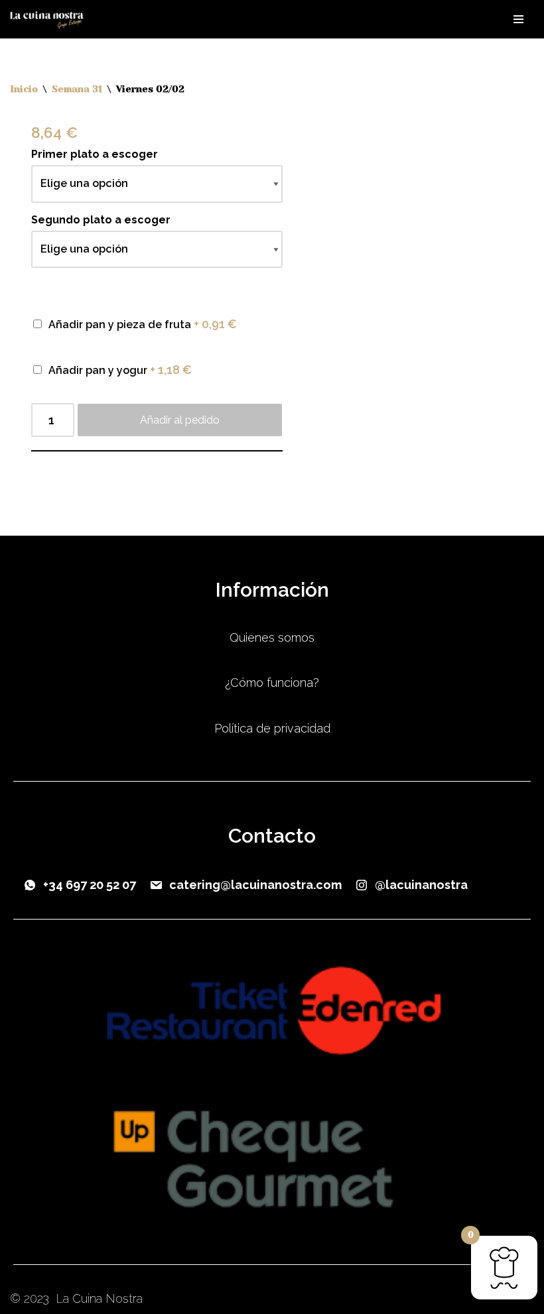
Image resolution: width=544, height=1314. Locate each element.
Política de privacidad (272, 728)
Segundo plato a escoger (100, 219)
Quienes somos (272, 637)
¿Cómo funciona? (272, 682)
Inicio (24, 89)
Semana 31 (77, 89)
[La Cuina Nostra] (50, 19)
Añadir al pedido (180, 420)
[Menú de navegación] (518, 19)
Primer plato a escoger (94, 154)
